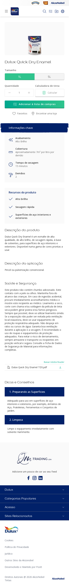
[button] (34, 489)
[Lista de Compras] (50, 11)
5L (49, 77)
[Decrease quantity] (9, 93)
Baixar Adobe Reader (54, 362)
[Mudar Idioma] (62, 11)
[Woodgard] (45, 3)
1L (19, 77)
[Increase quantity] (29, 93)
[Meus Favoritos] (56, 11)
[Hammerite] (35, 3)
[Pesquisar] (44, 11)
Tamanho (10, 70)
